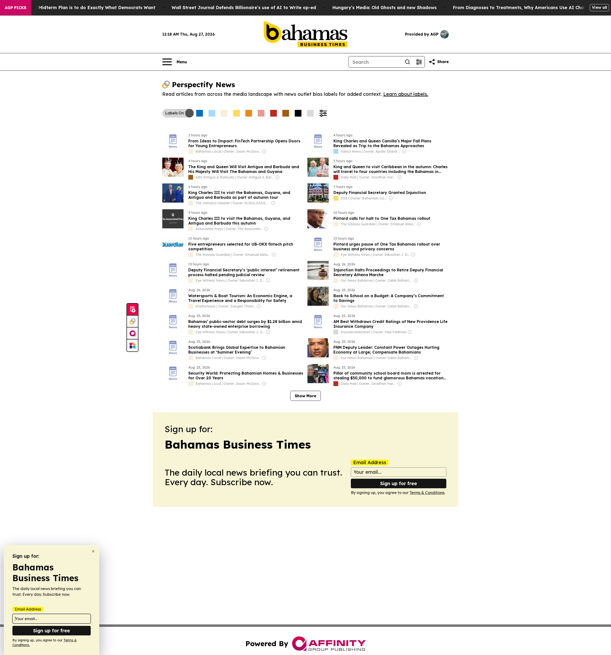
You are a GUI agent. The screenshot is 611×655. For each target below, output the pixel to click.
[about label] (190, 151)
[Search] (407, 61)
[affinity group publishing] (132, 333)
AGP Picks (15, 7)
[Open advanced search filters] (419, 61)
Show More (305, 395)
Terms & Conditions (427, 492)
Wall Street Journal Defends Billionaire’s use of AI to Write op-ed (244, 7)
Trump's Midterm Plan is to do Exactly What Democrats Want (87, 7)
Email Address (369, 462)
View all (599, 7)
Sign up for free (398, 483)
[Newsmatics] (132, 345)
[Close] (93, 551)
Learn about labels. (405, 94)
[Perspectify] (132, 322)
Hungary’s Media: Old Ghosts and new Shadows (384, 7)
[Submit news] (132, 310)
